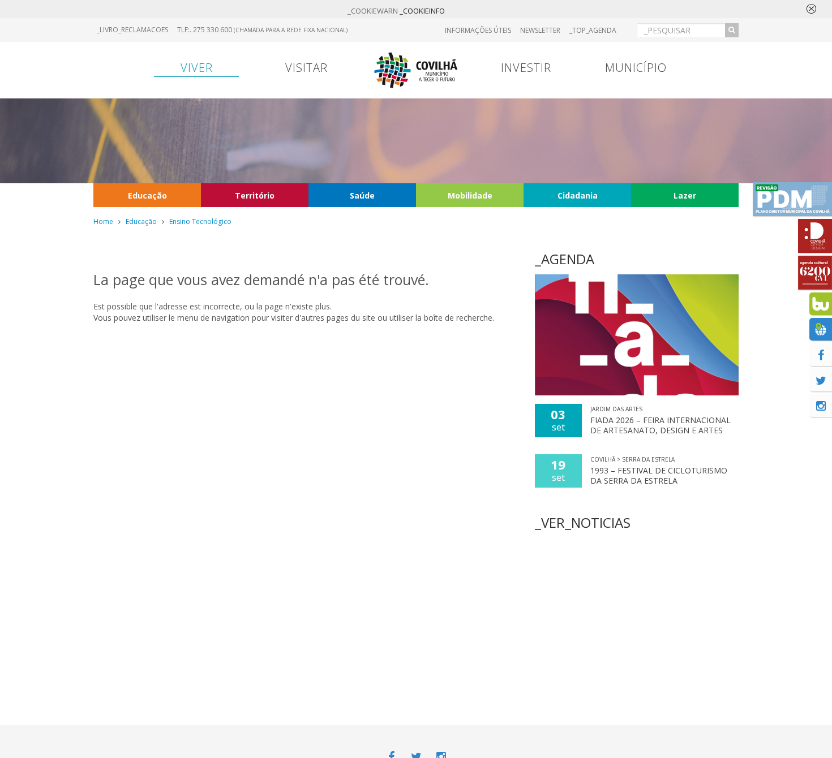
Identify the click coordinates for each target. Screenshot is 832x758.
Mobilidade (470, 195)
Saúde (362, 195)
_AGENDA (564, 258)
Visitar (306, 67)
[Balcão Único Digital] (820, 303)
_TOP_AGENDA (592, 30)
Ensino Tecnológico (200, 221)
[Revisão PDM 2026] (792, 199)
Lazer (685, 195)
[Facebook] (820, 354)
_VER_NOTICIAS (583, 522)
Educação (147, 195)
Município (636, 67)
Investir (526, 67)
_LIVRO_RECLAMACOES (132, 30)
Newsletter (540, 30)
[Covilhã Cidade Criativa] (815, 236)
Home (103, 221)
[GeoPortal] (820, 329)
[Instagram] (820, 405)
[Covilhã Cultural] (815, 273)
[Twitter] (820, 380)
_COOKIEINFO (422, 11)
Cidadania (577, 195)
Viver (197, 67)
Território (255, 195)
